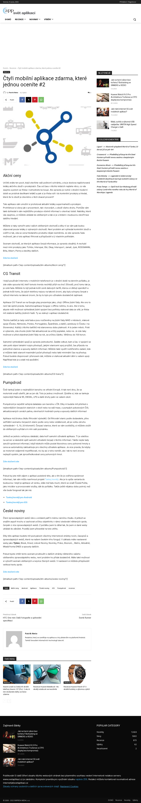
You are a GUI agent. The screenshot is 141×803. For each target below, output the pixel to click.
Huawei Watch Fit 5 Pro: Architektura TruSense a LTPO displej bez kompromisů (124, 97)
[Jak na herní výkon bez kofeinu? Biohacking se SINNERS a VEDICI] (103, 83)
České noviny (44, 588)
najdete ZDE (81, 779)
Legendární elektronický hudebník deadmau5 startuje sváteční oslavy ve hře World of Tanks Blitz (117, 179)
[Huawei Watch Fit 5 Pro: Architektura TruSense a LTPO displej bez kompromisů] (103, 97)
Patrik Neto (13, 92)
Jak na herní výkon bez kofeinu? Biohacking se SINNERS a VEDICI (121, 82)
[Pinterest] (35, 99)
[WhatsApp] (41, 99)
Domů (5, 68)
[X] (28, 99)
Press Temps (102, 186)
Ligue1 (99, 146)
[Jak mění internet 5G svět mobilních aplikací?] (103, 112)
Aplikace (33, 588)
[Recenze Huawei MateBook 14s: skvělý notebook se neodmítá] (47, 674)
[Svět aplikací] (19, 11)
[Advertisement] (70, 43)
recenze (72, 588)
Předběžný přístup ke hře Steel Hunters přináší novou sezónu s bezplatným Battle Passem (116, 157)
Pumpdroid (61, 588)
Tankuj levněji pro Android (19, 497)
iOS (53, 588)
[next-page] (9, 701)
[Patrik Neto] (5, 92)
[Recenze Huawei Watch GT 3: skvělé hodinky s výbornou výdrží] (77, 674)
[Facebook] (22, 99)
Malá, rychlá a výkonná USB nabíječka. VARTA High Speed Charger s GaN (123, 124)
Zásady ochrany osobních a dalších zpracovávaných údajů (31, 786)
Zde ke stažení (10, 258)
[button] (134, 19)
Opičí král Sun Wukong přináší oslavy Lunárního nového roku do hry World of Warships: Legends (116, 189)
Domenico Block (103, 165)
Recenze (13, 68)
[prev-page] (4, 701)
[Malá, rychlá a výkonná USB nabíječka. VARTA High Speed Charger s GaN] (103, 124)
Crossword (101, 154)
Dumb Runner (85, 618)
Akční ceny (15, 588)
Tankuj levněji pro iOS (16, 502)
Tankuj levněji (52, 479)
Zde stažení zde (11, 461)
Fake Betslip (102, 176)
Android (25, 588)
